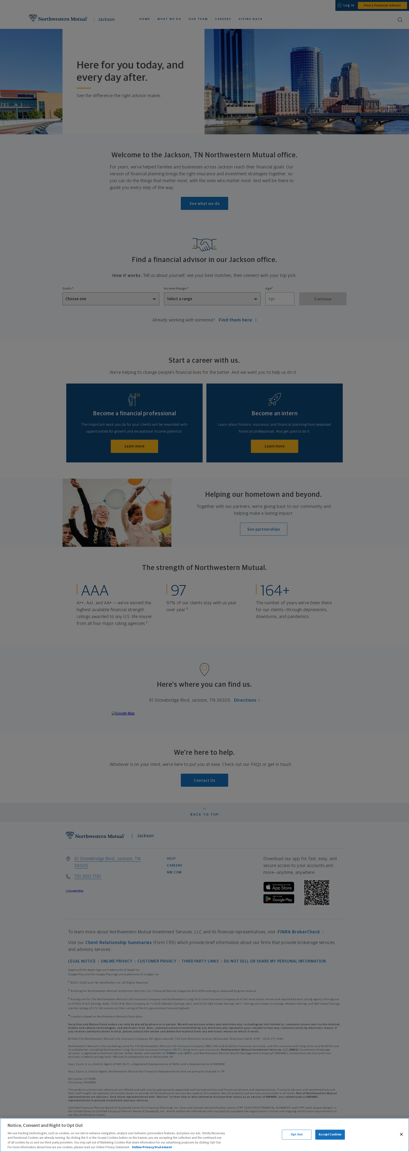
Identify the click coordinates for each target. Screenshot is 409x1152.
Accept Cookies (330, 1134)
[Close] (401, 1134)
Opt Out (297, 1134)
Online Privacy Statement (152, 1147)
